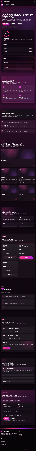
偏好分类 (19, 404)
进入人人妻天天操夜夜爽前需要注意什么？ (9, 368)
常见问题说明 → (6, 67)
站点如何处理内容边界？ (7, 381)
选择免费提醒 (10, 257)
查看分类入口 (13, 23)
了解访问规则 (20, 23)
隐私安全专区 (13, 4)
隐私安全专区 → (6, 64)
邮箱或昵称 (5, 404)
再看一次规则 (13, 418)
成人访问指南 (7, 4)
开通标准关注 (26, 257)
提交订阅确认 (6, 418)
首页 (2, 4)
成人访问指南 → (6, 62)
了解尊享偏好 (10, 274)
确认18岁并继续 (5, 23)
